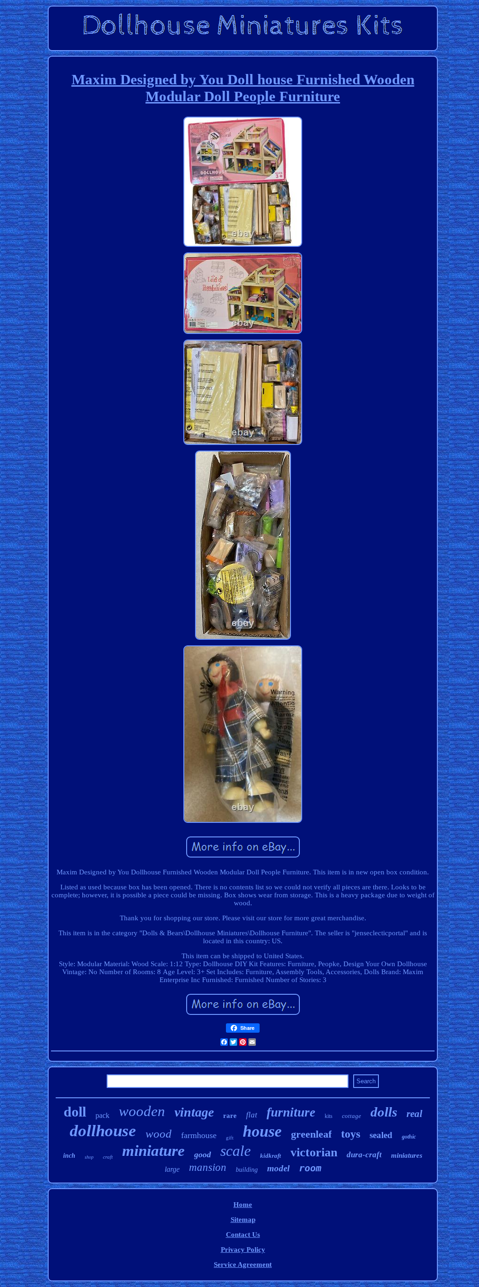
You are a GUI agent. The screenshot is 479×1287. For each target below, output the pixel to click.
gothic (409, 1136)
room (310, 1168)
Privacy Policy (243, 1249)
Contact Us (243, 1234)
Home (242, 1204)
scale (235, 1150)
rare (230, 1115)
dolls (383, 1111)
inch (69, 1155)
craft (108, 1157)
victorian (313, 1152)
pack (102, 1115)
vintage (194, 1112)
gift (229, 1137)
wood (158, 1133)
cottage (351, 1115)
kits (329, 1116)
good (202, 1154)
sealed (381, 1135)
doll (75, 1111)
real (414, 1113)
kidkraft (270, 1155)
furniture (291, 1112)
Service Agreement (243, 1264)
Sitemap (243, 1219)
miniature (153, 1150)
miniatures (406, 1155)
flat (251, 1114)
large (172, 1169)
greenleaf (311, 1134)
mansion (207, 1167)
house (262, 1131)
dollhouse (103, 1131)
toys (350, 1134)
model (278, 1168)
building (247, 1169)
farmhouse (199, 1135)
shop (89, 1157)
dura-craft (364, 1154)
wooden (142, 1111)
